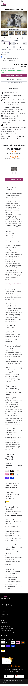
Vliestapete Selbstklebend (13, 61)
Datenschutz (4, 614)
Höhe (2, 40)
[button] (4, 33)
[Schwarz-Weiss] (20, 47)
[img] (14, 151)
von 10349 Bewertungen (14, 153)
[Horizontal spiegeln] (7, 47)
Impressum (4, 613)
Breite (16, 40)
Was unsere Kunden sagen (8, 632)
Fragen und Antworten (7, 628)
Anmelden (4, 622)
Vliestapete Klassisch (10, 57)
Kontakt (3, 611)
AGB (2, 616)
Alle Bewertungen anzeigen (14, 179)
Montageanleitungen (6, 630)
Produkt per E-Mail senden (15, 82)
